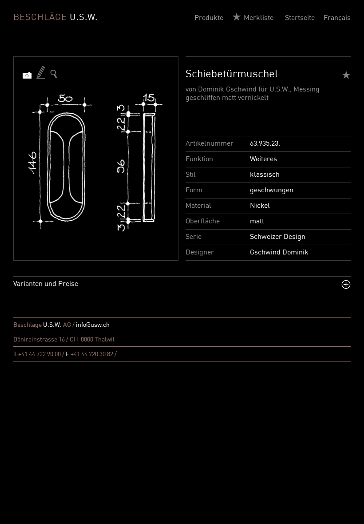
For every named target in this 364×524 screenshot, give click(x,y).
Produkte (208, 18)
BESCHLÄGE (55, 17)
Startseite (300, 18)
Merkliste (258, 18)
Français (337, 18)
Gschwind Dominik (279, 252)
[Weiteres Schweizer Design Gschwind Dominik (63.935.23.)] (53, 74)
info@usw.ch (93, 325)
